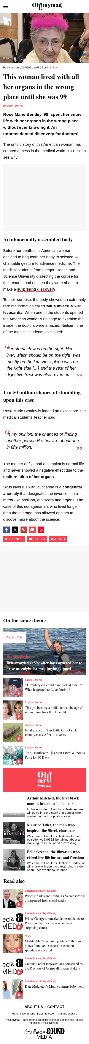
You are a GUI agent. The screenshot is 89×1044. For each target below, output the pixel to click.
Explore (8, 105)
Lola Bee (52, 67)
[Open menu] (5, 6)
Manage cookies (67, 1013)
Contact (55, 1007)
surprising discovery (36, 289)
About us (34, 1007)
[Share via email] (32, 530)
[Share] (24, 530)
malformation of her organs (28, 477)
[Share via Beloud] (41, 530)
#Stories (14, 539)
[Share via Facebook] (6, 530)
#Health (37, 539)
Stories (18, 105)
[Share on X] (15, 530)
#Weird (58, 539)
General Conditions (23, 1013)
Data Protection (46, 1013)
